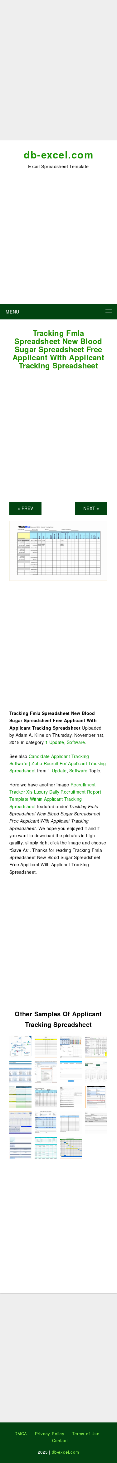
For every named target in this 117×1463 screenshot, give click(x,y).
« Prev (25, 508)
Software (76, 742)
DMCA (20, 1433)
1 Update (54, 742)
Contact (60, 1440)
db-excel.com (58, 154)
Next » (91, 508)
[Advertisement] (58, 72)
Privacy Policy (50, 1433)
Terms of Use (86, 1433)
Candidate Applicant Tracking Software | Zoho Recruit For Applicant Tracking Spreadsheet (57, 763)
